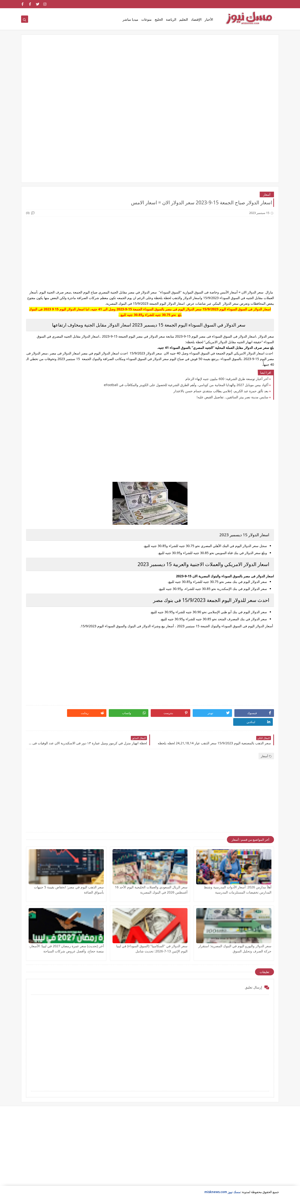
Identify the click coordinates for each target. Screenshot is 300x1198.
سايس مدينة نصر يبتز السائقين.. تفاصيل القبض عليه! (232, 397)
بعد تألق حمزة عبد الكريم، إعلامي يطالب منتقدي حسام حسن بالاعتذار (220, 391)
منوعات (146, 19)
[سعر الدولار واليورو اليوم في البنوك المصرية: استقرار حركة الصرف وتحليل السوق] (233, 925)
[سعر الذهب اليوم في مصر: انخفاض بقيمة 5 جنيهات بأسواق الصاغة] (66, 866)
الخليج (159, 19)
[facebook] (30, 4)
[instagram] (45, 4)
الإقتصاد (196, 19)
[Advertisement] (150, 76)
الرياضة (171, 19)
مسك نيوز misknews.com (222, 1192)
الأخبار (209, 19)
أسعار (266, 194)
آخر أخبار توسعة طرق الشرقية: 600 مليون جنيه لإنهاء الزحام (226, 379)
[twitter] (37, 4)
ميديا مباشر (130, 19)
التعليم (183, 19)
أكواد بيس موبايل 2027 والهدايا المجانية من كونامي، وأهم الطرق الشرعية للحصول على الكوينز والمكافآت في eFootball (186, 385)
